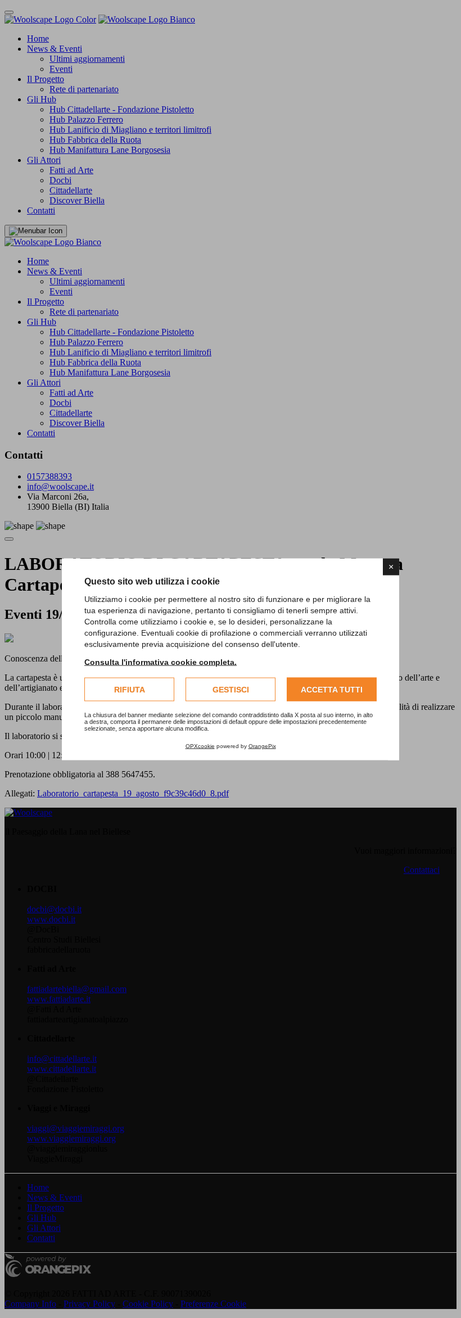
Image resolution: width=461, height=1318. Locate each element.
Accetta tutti (332, 689)
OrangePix (262, 745)
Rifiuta (129, 689)
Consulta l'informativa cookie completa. (160, 661)
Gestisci (231, 689)
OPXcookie (200, 745)
